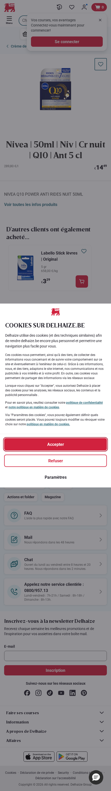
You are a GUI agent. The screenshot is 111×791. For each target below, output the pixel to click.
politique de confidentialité (84, 402)
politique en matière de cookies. (48, 424)
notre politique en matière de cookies (34, 407)
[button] (96, 777)
